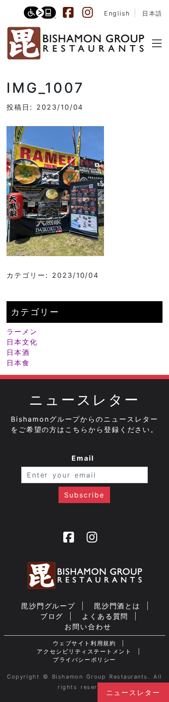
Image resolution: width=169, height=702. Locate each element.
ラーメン (22, 331)
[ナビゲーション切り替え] (157, 43)
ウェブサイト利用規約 (84, 643)
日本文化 (22, 342)
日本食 (18, 362)
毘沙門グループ (48, 605)
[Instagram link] (91, 12)
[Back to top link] (11, 680)
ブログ (52, 616)
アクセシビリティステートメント (84, 651)
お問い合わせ (88, 626)
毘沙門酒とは (117, 605)
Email (83, 458)
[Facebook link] (72, 12)
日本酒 (18, 352)
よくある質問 (105, 616)
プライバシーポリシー (84, 659)
